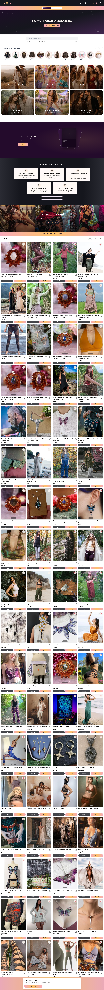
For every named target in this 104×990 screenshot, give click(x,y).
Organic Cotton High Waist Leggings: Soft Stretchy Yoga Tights (63, 972)
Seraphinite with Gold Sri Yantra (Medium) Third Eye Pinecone (63, 685)
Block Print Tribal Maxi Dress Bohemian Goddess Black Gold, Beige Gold (11, 315)
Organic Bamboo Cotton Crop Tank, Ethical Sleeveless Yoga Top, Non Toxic (11, 603)
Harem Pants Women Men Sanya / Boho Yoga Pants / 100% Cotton (37, 603)
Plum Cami (4, 685)
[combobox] (97, 238)
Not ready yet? (76, 986)
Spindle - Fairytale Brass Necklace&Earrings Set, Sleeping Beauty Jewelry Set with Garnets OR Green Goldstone (37, 767)
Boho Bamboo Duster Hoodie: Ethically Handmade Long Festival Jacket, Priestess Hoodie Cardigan (89, 562)
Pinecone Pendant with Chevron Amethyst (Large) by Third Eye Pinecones (37, 397)
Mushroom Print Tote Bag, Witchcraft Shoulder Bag (89, 438)
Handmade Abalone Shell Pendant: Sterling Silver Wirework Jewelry (37, 521)
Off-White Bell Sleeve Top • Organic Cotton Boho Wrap (89, 890)
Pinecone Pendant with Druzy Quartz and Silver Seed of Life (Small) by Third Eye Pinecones (11, 397)
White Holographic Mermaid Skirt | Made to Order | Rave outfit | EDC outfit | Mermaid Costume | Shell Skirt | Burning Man (37, 685)
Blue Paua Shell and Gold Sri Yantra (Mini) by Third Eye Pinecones (63, 356)
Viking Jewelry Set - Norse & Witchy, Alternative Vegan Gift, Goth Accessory (11, 644)
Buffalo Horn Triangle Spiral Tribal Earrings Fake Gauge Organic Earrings (11, 438)
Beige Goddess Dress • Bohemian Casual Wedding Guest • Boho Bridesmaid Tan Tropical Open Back (37, 849)
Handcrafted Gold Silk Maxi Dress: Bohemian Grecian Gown (89, 644)
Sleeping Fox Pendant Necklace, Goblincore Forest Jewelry (63, 603)
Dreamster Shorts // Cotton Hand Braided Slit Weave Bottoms (89, 685)
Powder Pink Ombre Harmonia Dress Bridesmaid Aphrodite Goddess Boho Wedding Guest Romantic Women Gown (37, 808)
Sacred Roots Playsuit (7, 972)
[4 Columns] (90, 238)
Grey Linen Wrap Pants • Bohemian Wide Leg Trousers (37, 972)
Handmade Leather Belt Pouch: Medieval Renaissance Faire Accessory (11, 849)
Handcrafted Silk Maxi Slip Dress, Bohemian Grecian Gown (89, 726)
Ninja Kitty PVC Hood (58, 808)
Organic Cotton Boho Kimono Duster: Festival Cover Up (89, 274)
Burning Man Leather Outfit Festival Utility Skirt (89, 808)
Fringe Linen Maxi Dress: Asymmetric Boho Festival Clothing (63, 397)
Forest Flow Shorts (6, 808)
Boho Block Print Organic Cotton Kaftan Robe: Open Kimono (37, 479)
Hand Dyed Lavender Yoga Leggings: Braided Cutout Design (11, 767)
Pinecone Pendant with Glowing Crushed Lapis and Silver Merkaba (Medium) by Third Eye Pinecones (63, 521)
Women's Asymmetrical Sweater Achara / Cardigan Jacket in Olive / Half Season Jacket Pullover (89, 479)
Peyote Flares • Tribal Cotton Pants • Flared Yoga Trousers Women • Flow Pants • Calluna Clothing (89, 397)
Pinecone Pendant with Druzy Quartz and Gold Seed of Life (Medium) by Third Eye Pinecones (63, 315)
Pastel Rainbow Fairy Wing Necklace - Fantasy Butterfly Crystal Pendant (63, 931)
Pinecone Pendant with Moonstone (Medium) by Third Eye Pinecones (11, 274)
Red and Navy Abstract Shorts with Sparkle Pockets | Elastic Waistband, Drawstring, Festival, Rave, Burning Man (11, 931)
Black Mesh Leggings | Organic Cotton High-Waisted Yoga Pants (11, 356)
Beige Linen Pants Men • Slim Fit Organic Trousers (37, 726)
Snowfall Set (30, 931)
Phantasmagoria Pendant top (86, 767)
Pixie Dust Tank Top (83, 849)
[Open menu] (101, 3)
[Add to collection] (24, 275)
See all (101, 116)
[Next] (101, 48)
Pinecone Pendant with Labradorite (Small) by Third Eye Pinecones (11, 521)
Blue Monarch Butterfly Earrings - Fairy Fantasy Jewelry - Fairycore (89, 521)
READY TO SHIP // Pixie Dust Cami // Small (89, 972)
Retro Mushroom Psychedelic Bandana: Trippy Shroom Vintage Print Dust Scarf (37, 644)
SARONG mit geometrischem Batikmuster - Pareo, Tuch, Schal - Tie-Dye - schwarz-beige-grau (63, 562)
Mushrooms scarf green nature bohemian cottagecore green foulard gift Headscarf (37, 356)
